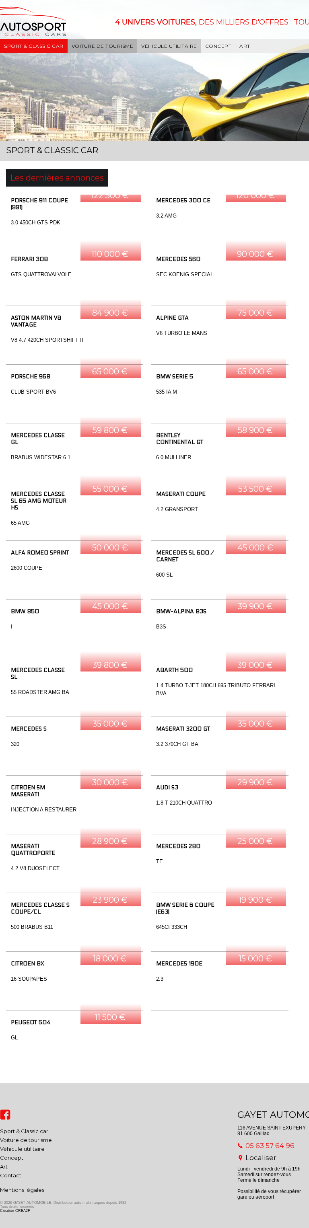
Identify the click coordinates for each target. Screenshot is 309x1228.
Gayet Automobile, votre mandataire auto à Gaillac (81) (35, 31)
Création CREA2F (15, 1211)
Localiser (260, 1158)
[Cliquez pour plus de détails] (74, 221)
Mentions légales (22, 1190)
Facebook (5, 1114)
